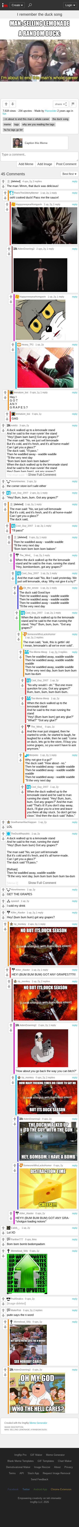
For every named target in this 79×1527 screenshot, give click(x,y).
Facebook (13, 1489)
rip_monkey (20, 924)
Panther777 (17, 1239)
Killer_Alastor (18, 912)
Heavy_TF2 (27, 344)
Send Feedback (39, 1479)
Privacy (68, 1467)
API (22, 1473)
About (57, 1467)
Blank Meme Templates (20, 1461)
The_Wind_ (26, 555)
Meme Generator (38, 1423)
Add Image (44, 164)
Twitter (26, 1489)
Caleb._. (15, 1228)
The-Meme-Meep (38, 652)
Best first (68, 173)
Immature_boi (21, 392)
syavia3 (15, 901)
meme (7, 124)
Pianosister (51, 111)
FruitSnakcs (17, 1298)
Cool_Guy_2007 (19, 493)
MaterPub (16, 1310)
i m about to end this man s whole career (26, 119)
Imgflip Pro (20, 1454)
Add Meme (26, 164)
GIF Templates (46, 1461)
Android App (40, 1489)
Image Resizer (42, 1467)
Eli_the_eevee (31, 588)
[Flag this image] (73, 104)
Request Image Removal (56, 1473)
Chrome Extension (61, 1489)
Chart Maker (65, 1461)
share (58, 104)
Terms (12, 1473)
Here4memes (18, 481)
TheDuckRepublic (20, 833)
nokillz (14, 425)
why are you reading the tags (38, 124)
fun (4, 113)
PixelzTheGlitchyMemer (26, 193)
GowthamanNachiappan (23, 822)
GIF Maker (36, 1454)
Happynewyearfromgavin (29, 204)
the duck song (60, 119)
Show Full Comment (42, 474)
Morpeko (33, 755)
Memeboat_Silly (19, 1251)
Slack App (33, 1473)
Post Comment (66, 164)
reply (74, 181)
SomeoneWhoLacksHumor (41, 634)
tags (16, 124)
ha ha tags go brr (13, 129)
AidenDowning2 (26, 249)
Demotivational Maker (18, 1467)
